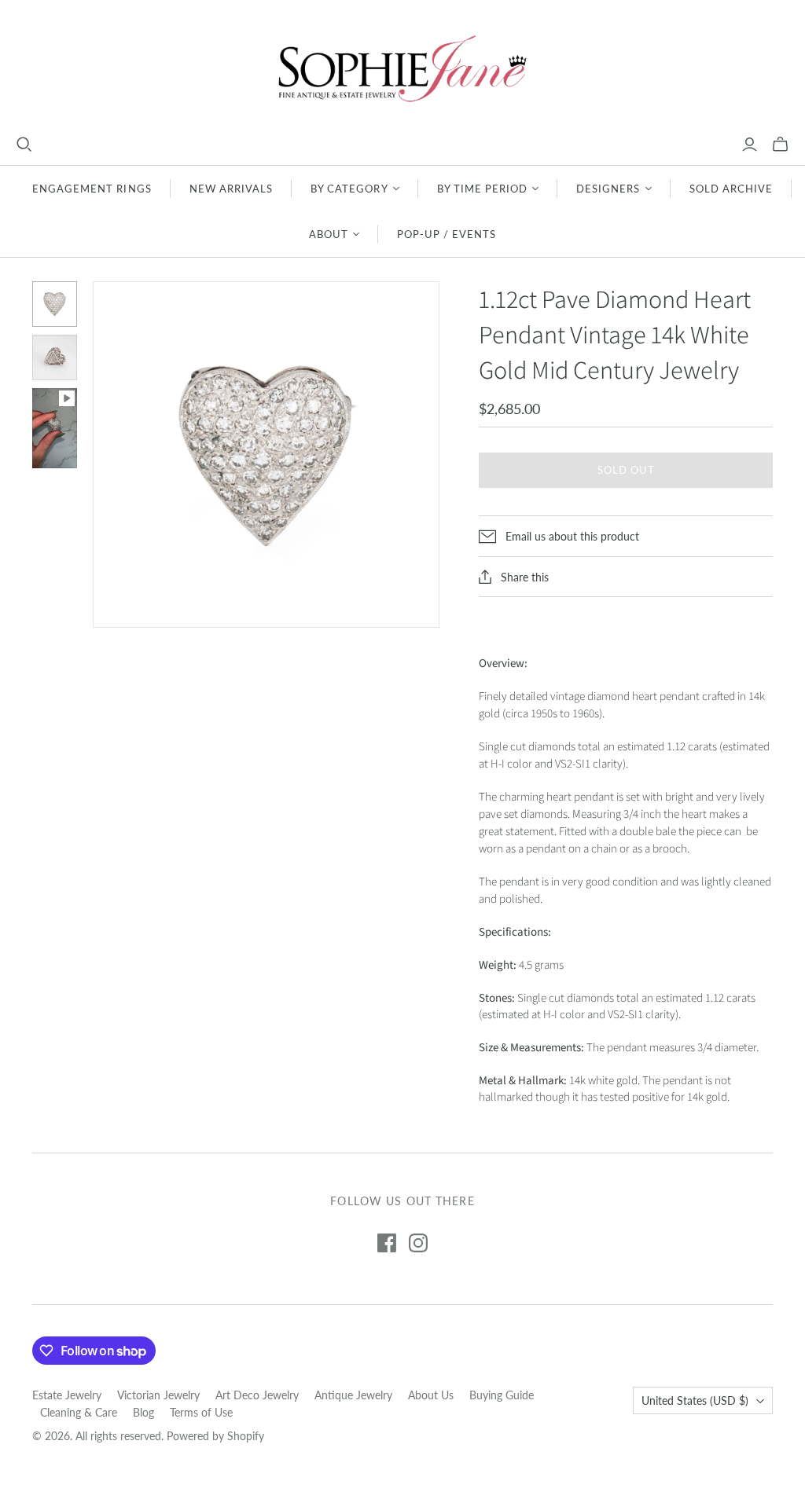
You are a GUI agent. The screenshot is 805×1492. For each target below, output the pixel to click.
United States (694, 1400)
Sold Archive (731, 188)
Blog (143, 1412)
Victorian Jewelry (158, 1395)
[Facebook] (386, 1243)
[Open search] (24, 144)
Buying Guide (501, 1395)
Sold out (626, 470)
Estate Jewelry (66, 1395)
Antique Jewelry (353, 1395)
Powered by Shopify (215, 1436)
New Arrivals (231, 188)
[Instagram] (418, 1243)
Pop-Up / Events (447, 234)
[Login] (749, 144)
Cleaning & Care (78, 1412)
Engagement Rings (92, 188)
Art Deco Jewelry (257, 1395)
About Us (431, 1395)
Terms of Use (201, 1412)
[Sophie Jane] (402, 67)
